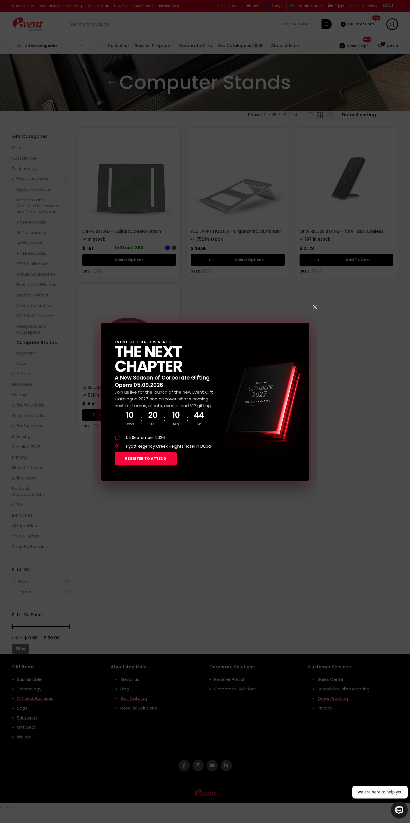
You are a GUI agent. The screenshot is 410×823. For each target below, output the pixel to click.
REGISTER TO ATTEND (145, 458)
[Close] (315, 307)
